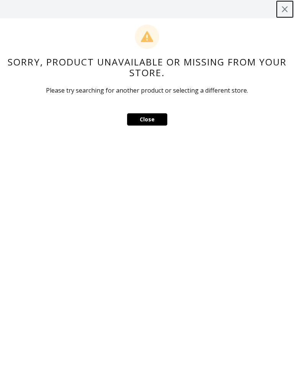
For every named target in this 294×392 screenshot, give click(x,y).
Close (147, 119)
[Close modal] (285, 9)
